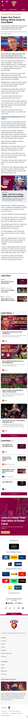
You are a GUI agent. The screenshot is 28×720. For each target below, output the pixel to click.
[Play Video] (14, 183)
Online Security (5, 715)
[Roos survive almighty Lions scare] (14, 290)
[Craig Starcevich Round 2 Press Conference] (14, 329)
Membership (12, 9)
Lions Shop (3, 656)
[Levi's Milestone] (14, 485)
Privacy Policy (22, 633)
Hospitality (3, 650)
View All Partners (13, 593)
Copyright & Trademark (16, 713)
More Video (14, 435)
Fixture (23, 9)
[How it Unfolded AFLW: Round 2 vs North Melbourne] (14, 358)
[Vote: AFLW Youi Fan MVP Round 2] (14, 282)
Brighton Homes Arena (6, 653)
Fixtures (3, 664)
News (4, 9)
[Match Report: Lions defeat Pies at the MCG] (14, 299)
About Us (3, 644)
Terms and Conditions (14, 711)
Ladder (2, 667)
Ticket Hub (3, 674)
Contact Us (4, 640)
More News (14, 494)
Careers (3, 647)
